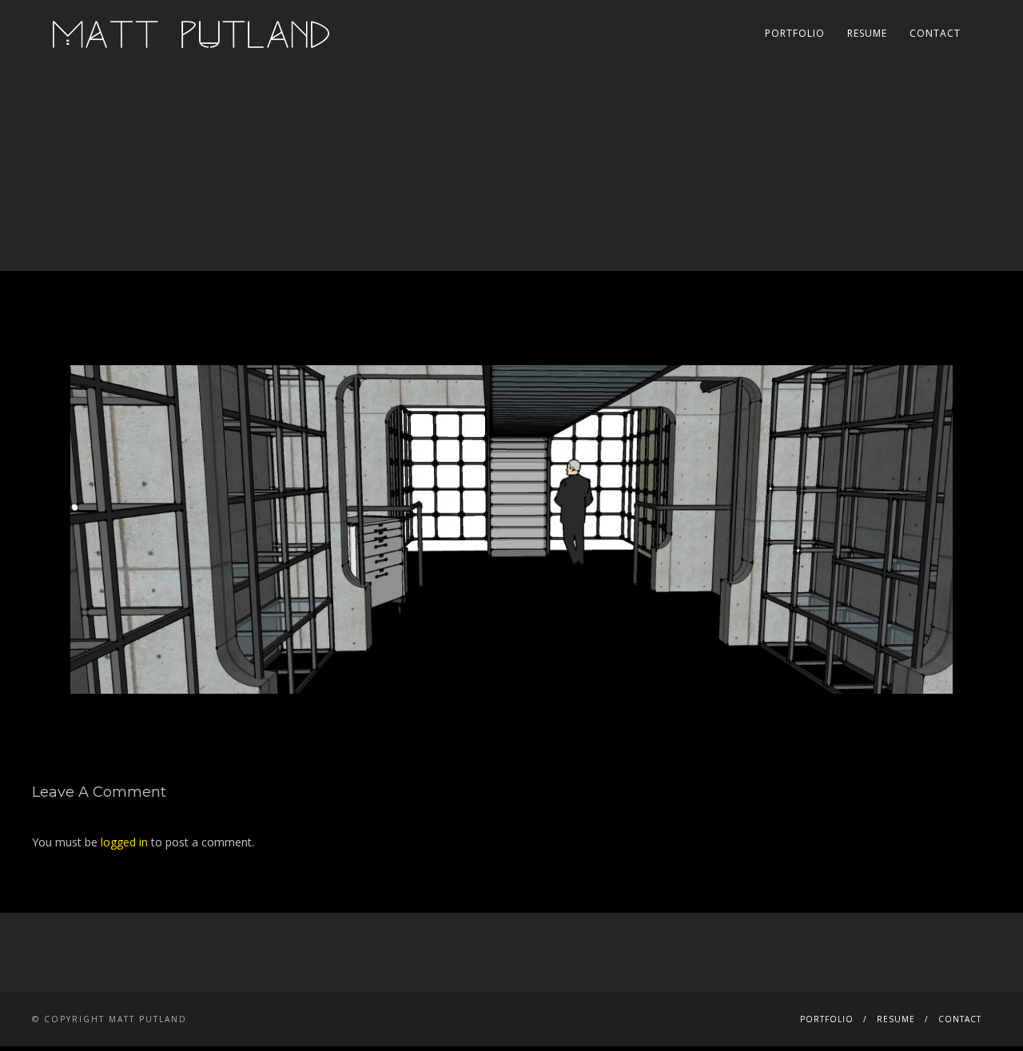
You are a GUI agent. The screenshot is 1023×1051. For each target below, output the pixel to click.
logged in (124, 842)
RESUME (867, 33)
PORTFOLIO (795, 33)
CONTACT (935, 33)
